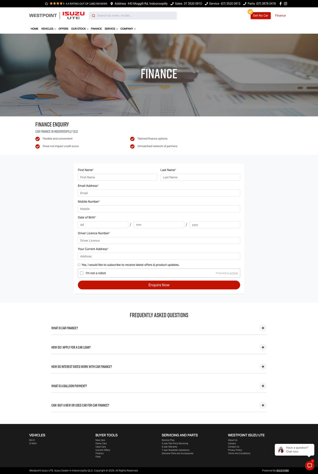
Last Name (168, 170)
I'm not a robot (96, 273)
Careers (232, 443)
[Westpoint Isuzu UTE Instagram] (286, 3)
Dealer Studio (282, 470)
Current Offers (103, 450)
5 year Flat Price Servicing (175, 443)
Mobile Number (89, 202)
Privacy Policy (235, 450)
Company (126, 28)
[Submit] (93, 16)
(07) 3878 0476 (266, 4)
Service (110, 28)
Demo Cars (101, 443)
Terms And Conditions (239, 453)
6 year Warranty (169, 446)
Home (34, 28)
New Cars (100, 440)
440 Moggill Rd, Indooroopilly (148, 4)
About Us (232, 440)
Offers (63, 28)
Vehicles (47, 28)
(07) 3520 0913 (230, 4)
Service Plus (168, 440)
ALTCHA (233, 273)
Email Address (88, 186)
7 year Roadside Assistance (175, 450)
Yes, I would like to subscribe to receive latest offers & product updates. (130, 265)
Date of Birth (87, 217)
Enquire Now (159, 285)
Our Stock (78, 28)
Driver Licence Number (94, 233)
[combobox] (133, 16)
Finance (280, 15)
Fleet (98, 456)
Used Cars (101, 446)
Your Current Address (93, 249)
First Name (86, 170)
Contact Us (233, 446)
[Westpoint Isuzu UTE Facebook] (281, 3)
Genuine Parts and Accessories (177, 453)
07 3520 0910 (193, 4)
